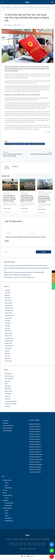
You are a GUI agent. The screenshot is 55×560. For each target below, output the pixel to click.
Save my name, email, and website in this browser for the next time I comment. (26, 237)
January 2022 (8, 335)
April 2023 (7, 298)
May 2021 (7, 353)
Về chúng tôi (6, 420)
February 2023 (8, 303)
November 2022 (9, 310)
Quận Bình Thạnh (9, 520)
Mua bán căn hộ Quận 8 (35, 441)
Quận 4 (6, 510)
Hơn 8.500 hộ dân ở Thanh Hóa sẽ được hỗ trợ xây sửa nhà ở (19, 277)
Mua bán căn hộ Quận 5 (35, 434)
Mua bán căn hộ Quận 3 (35, 429)
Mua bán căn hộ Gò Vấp (35, 462)
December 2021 (9, 338)
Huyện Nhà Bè (8, 505)
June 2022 (7, 323)
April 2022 (7, 328)
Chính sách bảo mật (7, 428)
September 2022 (9, 315)
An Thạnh (5, 490)
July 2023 (7, 290)
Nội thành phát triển (7, 508)
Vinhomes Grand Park (10, 404)
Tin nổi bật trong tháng (10, 401)
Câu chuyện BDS (25, 193)
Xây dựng (7, 406)
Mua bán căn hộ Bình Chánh (36, 454)
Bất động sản (8, 7)
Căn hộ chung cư (8, 193)
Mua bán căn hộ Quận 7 (35, 439)
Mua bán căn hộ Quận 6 (35, 436)
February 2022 (8, 333)
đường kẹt (7, 381)
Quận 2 (6, 482)
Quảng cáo (7, 396)
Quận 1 (6, 498)
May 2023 (7, 295)
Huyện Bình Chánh (9, 503)
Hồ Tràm (5, 492)
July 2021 (7, 351)
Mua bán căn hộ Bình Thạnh (36, 459)
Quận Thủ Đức (8, 487)
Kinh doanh (8, 386)
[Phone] (53, 288)
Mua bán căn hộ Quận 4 (35, 431)
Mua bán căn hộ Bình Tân (35, 456)
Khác (6, 383)
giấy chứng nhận (19, 143)
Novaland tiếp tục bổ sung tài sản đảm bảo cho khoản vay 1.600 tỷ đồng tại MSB (24, 272)
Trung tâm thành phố (7, 495)
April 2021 (7, 356)
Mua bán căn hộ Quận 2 (35, 426)
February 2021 (8, 361)
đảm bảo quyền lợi (9, 143)
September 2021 (9, 346)
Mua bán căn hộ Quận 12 (35, 451)
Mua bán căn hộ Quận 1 (35, 424)
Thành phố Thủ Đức (7, 480)
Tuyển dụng (5, 423)
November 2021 (9, 340)
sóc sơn (31, 143)
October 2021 (8, 343)
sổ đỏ (26, 143)
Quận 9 (6, 485)
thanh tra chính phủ (39, 143)
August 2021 (8, 348)
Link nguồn (47, 132)
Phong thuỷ (8, 393)
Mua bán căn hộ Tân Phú (35, 469)
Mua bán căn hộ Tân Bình (35, 467)
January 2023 (8, 305)
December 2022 (9, 308)
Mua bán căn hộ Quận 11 (35, 449)
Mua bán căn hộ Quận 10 (35, 446)
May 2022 (7, 325)
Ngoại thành (5, 500)
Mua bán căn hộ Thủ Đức (35, 472)
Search (43, 252)
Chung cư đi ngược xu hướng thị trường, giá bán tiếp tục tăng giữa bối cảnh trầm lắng (25, 265)
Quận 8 (6, 515)
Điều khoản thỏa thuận (8, 425)
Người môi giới (8, 391)
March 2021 (8, 358)
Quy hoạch (7, 398)
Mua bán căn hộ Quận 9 (35, 444)
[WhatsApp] (53, 284)
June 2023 (7, 292)
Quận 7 (6, 513)
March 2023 (8, 300)
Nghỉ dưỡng (8, 388)
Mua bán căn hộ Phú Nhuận (36, 464)
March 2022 (8, 330)
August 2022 (8, 318)
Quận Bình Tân (8, 518)
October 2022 (8, 313)
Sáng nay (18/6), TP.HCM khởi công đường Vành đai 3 (17, 275)
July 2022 (7, 320)
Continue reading (6, 208)
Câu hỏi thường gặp (7, 430)
